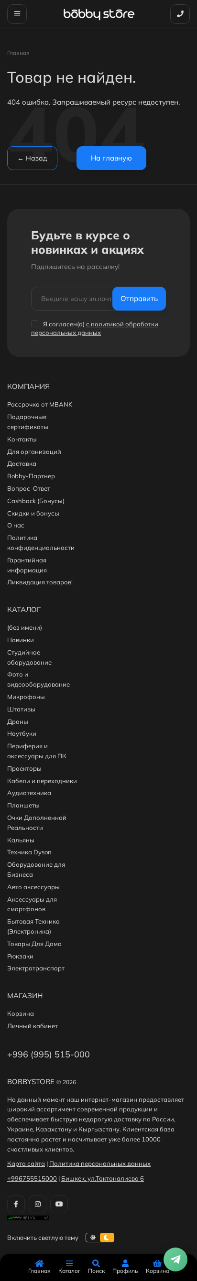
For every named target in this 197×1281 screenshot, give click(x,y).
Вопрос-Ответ (28, 488)
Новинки (20, 640)
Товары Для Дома (34, 943)
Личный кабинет (32, 1026)
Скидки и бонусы (33, 513)
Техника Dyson (29, 852)
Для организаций (34, 451)
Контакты (22, 439)
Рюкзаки (20, 956)
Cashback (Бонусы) (36, 501)
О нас (15, 525)
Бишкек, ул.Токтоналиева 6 (102, 1178)
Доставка (21, 463)
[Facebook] (16, 1204)
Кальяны (20, 840)
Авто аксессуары (33, 887)
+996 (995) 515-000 (48, 1054)
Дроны (17, 721)
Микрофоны (26, 696)
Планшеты (23, 805)
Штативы (21, 709)
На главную (111, 157)
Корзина (20, 1013)
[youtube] (59, 1204)
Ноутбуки (21, 733)
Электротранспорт (36, 968)
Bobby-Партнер (31, 476)
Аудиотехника (29, 793)
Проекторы (24, 768)
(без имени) (24, 627)
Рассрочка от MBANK (39, 404)
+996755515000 (32, 1178)
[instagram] (37, 1204)
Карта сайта (26, 1163)
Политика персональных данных (100, 1163)
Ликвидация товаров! (40, 582)
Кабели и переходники (42, 781)
